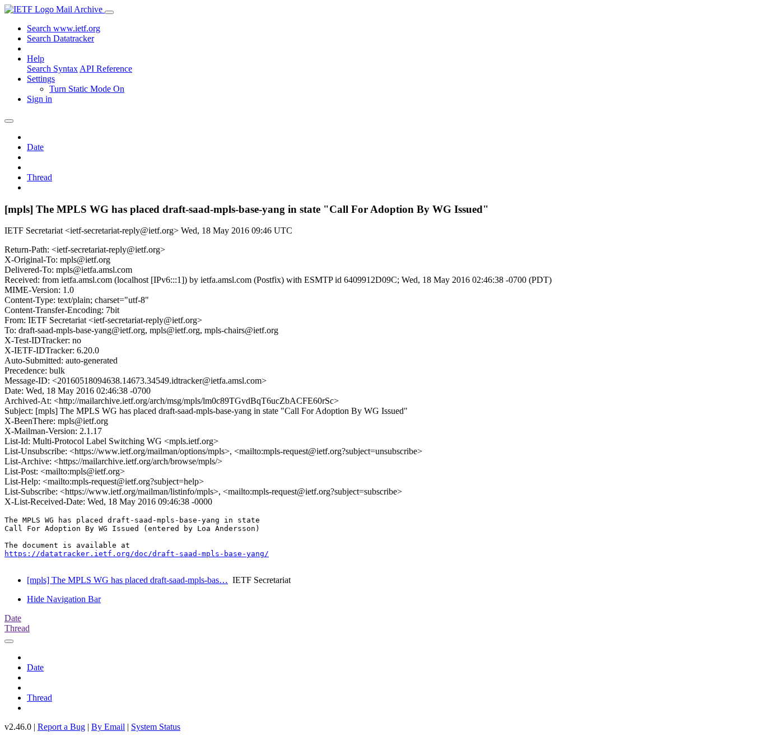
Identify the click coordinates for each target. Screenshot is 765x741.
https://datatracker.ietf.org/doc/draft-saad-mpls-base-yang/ (136, 553)
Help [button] (35, 58)
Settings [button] (41, 78)
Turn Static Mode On (86, 89)
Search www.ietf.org (63, 28)
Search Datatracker (60, 38)
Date (35, 147)
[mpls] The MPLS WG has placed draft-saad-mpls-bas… (127, 580)
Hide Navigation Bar (64, 599)
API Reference (106, 68)
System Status (155, 726)
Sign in (39, 99)
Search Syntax (52, 68)
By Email (108, 726)
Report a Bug (61, 726)
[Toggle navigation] (109, 12)
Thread (39, 177)
